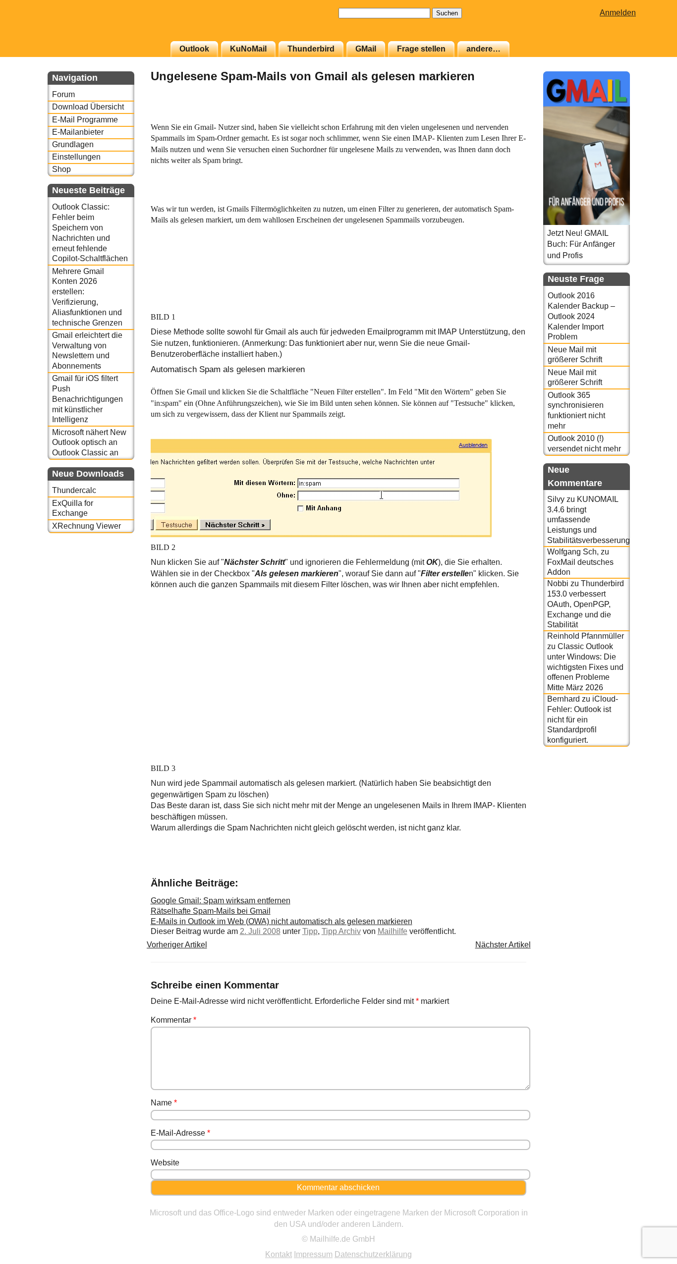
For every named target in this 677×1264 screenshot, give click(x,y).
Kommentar (173, 1020)
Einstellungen (76, 157)
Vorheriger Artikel (177, 944)
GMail (365, 49)
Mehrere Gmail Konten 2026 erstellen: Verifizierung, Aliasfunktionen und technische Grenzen (87, 297)
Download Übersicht (88, 107)
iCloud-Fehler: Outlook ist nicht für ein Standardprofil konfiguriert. (582, 719)
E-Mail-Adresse (180, 1133)
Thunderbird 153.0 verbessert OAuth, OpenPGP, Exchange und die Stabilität (585, 604)
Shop (61, 169)
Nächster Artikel (503, 944)
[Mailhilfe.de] (102, 25)
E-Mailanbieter (78, 132)
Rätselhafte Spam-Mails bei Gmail (211, 911)
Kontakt (278, 1254)
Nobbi (557, 583)
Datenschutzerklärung (373, 1254)
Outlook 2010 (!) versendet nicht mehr (584, 443)
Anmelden (618, 12)
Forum (63, 94)
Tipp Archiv (341, 931)
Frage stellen (421, 49)
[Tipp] (501, 116)
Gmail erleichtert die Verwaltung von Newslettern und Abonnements (87, 350)
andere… (483, 49)
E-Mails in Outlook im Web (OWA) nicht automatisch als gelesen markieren (281, 921)
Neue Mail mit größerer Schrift (575, 354)
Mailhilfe (392, 931)
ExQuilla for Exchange (72, 508)
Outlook (194, 49)
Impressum (313, 1254)
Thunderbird (311, 49)
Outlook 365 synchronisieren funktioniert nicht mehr (576, 410)
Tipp (310, 931)
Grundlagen (73, 144)
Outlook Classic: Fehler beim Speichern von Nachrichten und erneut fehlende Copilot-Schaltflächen (90, 233)
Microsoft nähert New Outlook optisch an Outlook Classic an (89, 442)
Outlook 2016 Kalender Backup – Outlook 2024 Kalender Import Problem (581, 316)
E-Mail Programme (85, 119)
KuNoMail (248, 49)
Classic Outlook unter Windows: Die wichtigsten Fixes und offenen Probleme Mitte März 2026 (585, 667)
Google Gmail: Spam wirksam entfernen (220, 900)
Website (165, 1162)
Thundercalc (74, 490)
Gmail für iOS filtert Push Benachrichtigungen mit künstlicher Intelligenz (87, 399)
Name (164, 1103)
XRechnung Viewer (86, 526)
